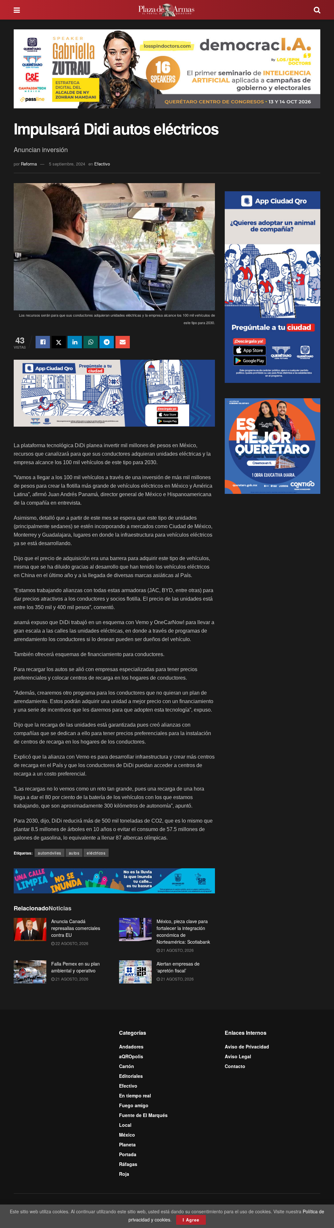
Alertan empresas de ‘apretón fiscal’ (178, 967)
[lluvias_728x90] (114, 880)
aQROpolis (131, 1056)
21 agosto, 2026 (177, 950)
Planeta (127, 1144)
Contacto (235, 1066)
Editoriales (131, 1076)
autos (74, 853)
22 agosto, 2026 (71, 943)
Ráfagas (128, 1164)
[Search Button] (317, 9)
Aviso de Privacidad (247, 1046)
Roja (124, 1174)
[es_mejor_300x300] (272, 445)
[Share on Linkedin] (75, 342)
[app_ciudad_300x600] (272, 286)
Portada (127, 1154)
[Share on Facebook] (43, 342)
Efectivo (102, 164)
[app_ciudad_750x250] (114, 392)
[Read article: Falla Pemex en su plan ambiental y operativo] (30, 972)
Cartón (126, 1066)
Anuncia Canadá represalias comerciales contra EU (75, 928)
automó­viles (49, 853)
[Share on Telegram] (106, 342)
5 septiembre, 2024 (67, 164)
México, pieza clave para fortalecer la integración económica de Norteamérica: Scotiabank (183, 931)
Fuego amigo (133, 1105)
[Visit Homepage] (167, 9)
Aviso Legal (238, 1056)
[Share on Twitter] (59, 342)
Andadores (131, 1046)
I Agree (191, 1220)
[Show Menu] (17, 10)
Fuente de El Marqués (143, 1115)
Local (125, 1125)
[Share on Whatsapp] (91, 342)
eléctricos (96, 853)
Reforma (29, 164)
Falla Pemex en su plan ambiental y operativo (75, 967)
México (127, 1134)
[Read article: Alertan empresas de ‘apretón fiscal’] (135, 972)
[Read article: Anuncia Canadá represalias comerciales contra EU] (30, 929)
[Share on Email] (122, 342)
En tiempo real (135, 1095)
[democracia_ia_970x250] (167, 68)
